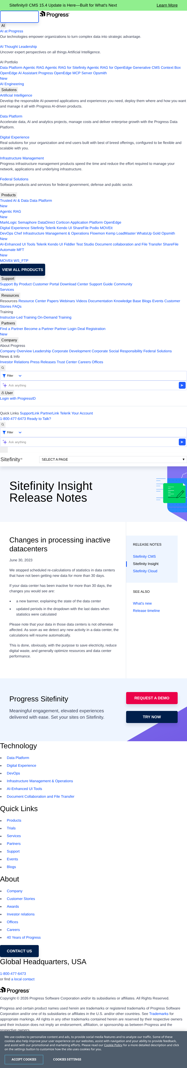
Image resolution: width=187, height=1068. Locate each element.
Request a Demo (151, 698)
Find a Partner (11, 329)
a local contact (22, 979)
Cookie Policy (113, 1045)
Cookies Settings (67, 1059)
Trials (11, 828)
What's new (142, 604)
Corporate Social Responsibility (117, 351)
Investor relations (21, 914)
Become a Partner (39, 329)
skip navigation (19, 17)
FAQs (16, 307)
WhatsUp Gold (148, 233)
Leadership (42, 351)
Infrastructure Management (22, 158)
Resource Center (32, 301)
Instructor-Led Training (18, 317)
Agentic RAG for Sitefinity (65, 68)
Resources (10, 295)
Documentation (100, 301)
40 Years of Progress (24, 938)
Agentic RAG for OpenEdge (109, 68)
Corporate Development (71, 351)
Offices (97, 362)
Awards (13, 907)
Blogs (146, 301)
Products (8, 195)
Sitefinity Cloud (145, 571)
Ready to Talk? (39, 419)
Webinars (67, 301)
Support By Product (16, 284)
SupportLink (29, 413)
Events (157, 301)
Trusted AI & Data (14, 201)
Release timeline (146, 611)
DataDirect (46, 223)
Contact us (19, 951)
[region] (93, 1049)
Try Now (152, 717)
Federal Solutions (14, 179)
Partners (8, 323)
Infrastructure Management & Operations (56, 233)
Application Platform (86, 223)
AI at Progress (11, 31)
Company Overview (16, 351)
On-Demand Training (55, 317)
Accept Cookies (24, 1059)
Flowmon (97, 233)
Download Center (74, 284)
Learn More (167, 5)
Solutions (9, 90)
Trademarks (159, 1014)
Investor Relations (14, 362)
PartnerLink (49, 413)
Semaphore (27, 223)
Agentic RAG (33, 68)
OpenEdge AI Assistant (18, 73)
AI (3, 26)
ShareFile (80, 228)
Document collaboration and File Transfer (128, 244)
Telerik (50, 228)
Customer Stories (21, 899)
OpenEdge (112, 223)
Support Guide (101, 284)
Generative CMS (146, 68)
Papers (53, 301)
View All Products (22, 270)
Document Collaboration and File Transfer (40, 797)
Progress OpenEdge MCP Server (65, 73)
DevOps (6, 233)
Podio (94, 228)
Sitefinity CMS (144, 557)
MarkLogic (8, 223)
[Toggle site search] (2, 425)
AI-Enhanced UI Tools (17, 244)
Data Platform (11, 68)
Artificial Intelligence (16, 95)
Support (7, 279)
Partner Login (65, 329)
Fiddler (69, 244)
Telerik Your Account (76, 413)
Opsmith (53, 76)
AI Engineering (12, 84)
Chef (18, 233)
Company (9, 340)
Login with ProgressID (18, 399)
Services (7, 290)
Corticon (63, 223)
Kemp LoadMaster (121, 233)
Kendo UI (64, 228)
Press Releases (43, 362)
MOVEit (106, 228)
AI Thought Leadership (18, 47)
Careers (84, 362)
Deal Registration (53, 331)
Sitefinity (37, 228)
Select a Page (55, 459)
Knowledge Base (127, 301)
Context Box (171, 68)
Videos (81, 301)
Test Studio (85, 244)
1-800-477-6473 (13, 419)
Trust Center (67, 362)
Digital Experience (14, 137)
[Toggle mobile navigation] (4, 450)
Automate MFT (12, 252)
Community (123, 284)
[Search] (2, 368)
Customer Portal (46, 284)
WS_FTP (21, 261)
